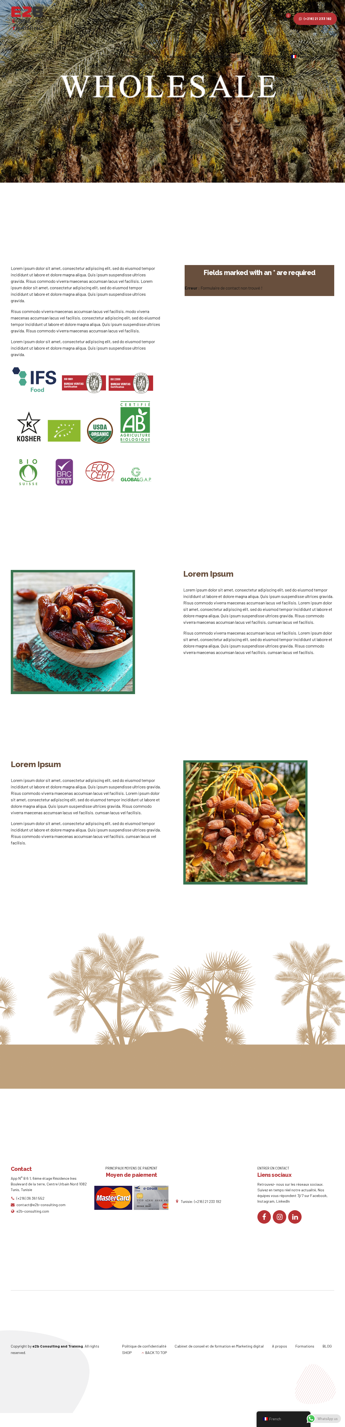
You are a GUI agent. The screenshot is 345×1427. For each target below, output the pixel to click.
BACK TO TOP (156, 1352)
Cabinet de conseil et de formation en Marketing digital (219, 1346)
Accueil (131, 56)
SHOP (127, 1352)
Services (175, 56)
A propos (153, 56)
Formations (304, 1346)
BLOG (327, 1346)
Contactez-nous (268, 56)
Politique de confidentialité (144, 1346)
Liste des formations (210, 56)
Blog (242, 56)
